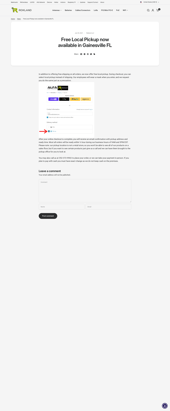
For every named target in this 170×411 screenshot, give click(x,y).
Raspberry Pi (72, 2)
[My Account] (153, 10)
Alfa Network (41, 2)
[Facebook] (81, 54)
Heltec (56, 2)
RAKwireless (24, 2)
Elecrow (49, 2)
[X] (84, 54)
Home (13, 19)
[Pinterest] (87, 54)
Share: (76, 54)
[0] (157, 10)
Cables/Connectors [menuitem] (82, 10)
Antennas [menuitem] (56, 10)
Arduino (62, 2)
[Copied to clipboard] (94, 54)
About (102, 2)
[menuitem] (15, 2)
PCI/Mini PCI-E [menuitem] (107, 10)
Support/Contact (93, 2)
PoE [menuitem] (117, 10)
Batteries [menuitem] (68, 10)
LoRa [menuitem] (96, 10)
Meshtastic (14, 2)
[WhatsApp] (91, 54)
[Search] (148, 10)
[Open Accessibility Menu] (165, 406)
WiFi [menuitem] (124, 10)
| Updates (81, 2)
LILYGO (32, 2)
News (19, 19)
